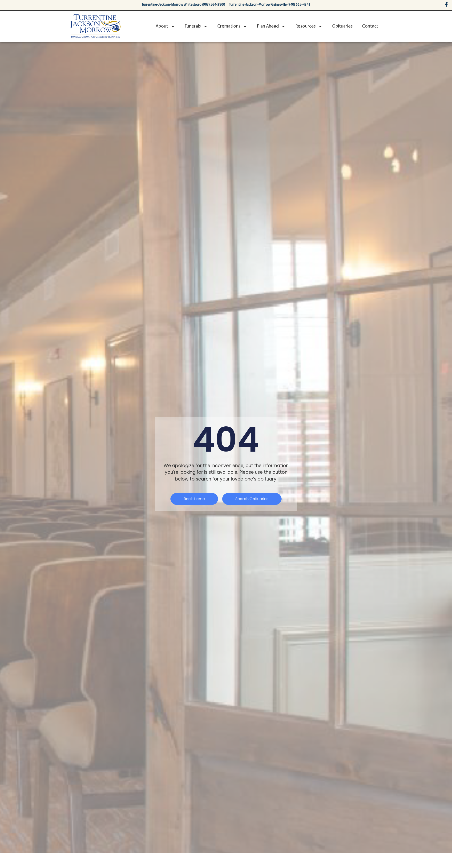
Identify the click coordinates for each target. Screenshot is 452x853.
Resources (305, 26)
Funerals (193, 26)
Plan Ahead (268, 26)
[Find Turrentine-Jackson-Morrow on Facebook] (446, 4)
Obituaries (342, 26)
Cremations (228, 26)
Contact (370, 26)
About (162, 26)
